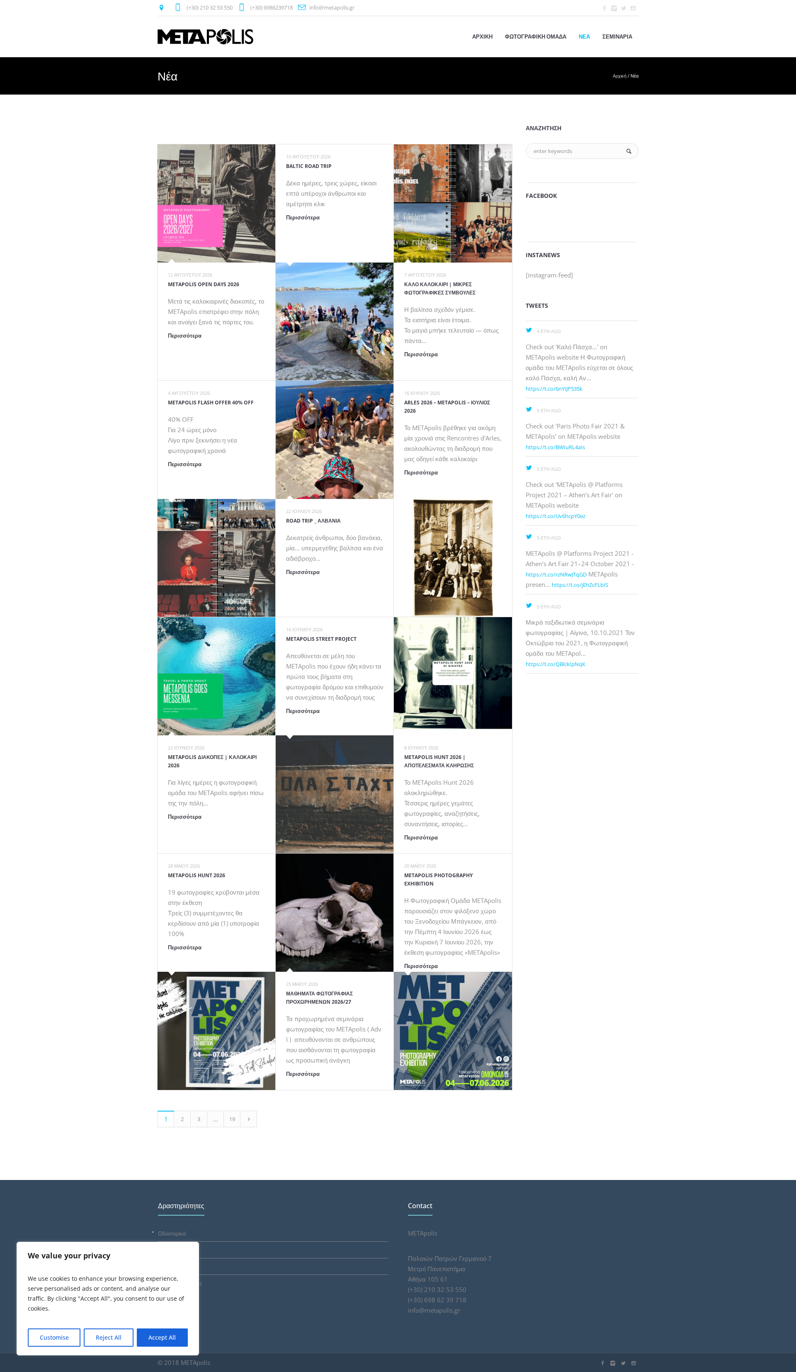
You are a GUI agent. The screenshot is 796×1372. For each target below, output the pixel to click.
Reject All (108, 1337)
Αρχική (619, 76)
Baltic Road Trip (309, 166)
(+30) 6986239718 (271, 7)
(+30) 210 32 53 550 (210, 7)
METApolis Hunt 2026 (196, 875)
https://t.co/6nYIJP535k (554, 388)
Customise (54, 1337)
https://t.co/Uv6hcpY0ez (555, 516)
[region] (108, 1298)
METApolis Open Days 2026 (203, 284)
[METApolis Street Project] (335, 794)
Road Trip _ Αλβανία (313, 520)
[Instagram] (614, 8)
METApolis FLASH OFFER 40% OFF (211, 402)
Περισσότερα (184, 335)
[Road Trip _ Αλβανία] (335, 440)
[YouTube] (633, 8)
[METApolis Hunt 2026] (217, 1031)
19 (232, 1119)
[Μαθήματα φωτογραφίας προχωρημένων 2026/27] (335, 913)
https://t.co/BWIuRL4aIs (555, 447)
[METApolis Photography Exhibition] (453, 1031)
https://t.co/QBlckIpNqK (555, 664)
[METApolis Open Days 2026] (217, 203)
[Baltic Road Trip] (335, 322)
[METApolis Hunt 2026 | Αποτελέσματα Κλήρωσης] (453, 676)
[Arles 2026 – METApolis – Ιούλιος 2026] (453, 558)
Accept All (162, 1337)
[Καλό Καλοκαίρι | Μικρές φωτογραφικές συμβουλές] (453, 203)
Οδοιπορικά (172, 1233)
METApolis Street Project (321, 638)
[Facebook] (604, 8)
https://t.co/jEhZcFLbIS (580, 585)
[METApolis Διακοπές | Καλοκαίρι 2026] (217, 676)
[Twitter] (623, 8)
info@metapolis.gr (331, 7)
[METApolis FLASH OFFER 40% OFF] (217, 558)
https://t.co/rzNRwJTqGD (556, 574)
